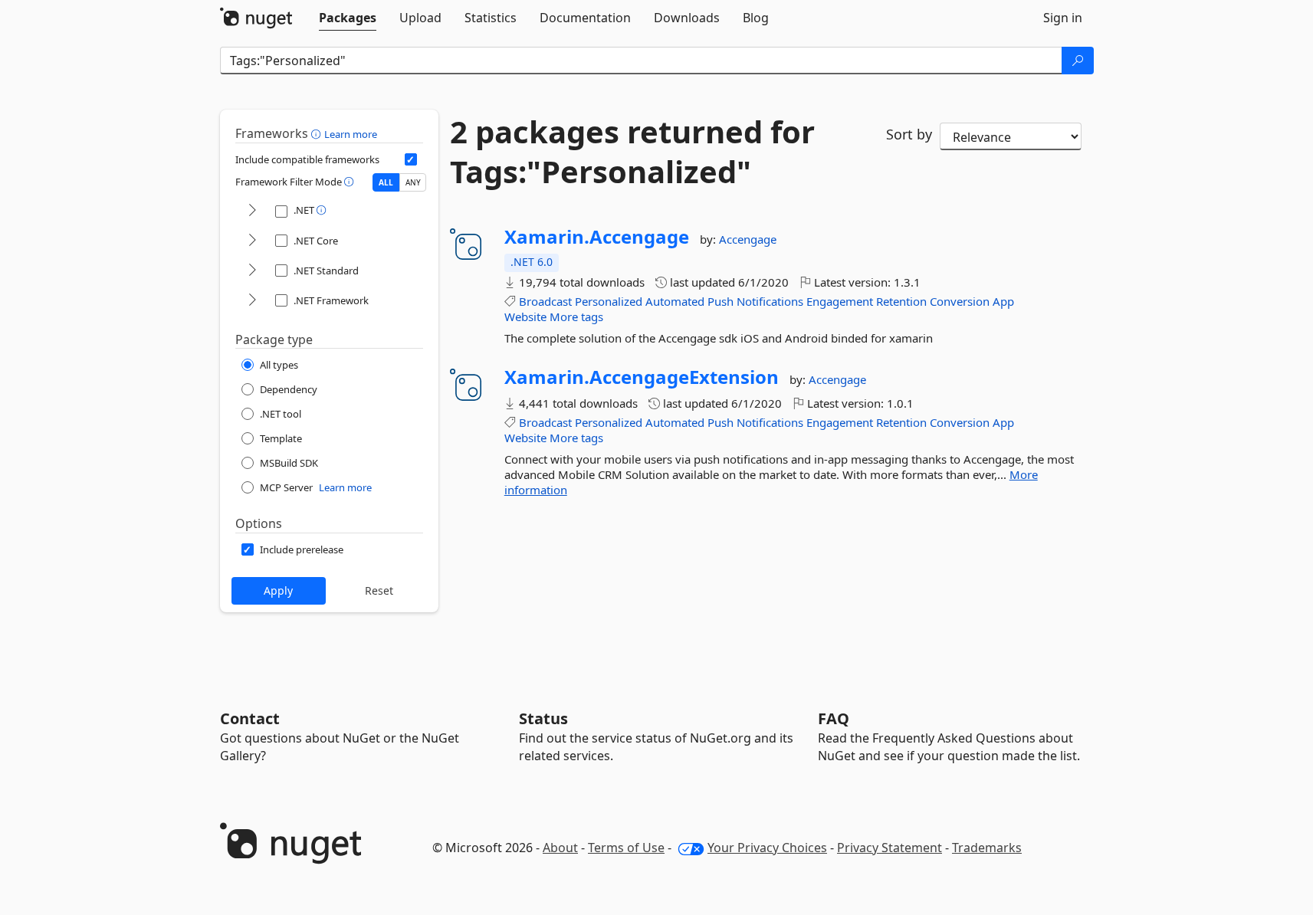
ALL (386, 182)
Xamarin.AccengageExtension (641, 377)
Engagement (839, 301)
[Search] (1078, 60)
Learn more (350, 134)
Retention (901, 301)
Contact (250, 718)
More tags (576, 316)
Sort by (909, 134)
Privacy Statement (889, 847)
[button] (317, 133)
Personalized (608, 301)
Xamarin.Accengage (596, 236)
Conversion (960, 301)
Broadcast (545, 301)
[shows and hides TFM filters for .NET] (252, 211)
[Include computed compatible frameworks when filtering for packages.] (411, 159)
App (1003, 301)
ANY (413, 182)
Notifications (770, 301)
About (560, 847)
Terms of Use (626, 847)
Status (543, 718)
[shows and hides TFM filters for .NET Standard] (252, 271)
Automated (674, 301)
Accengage (747, 239)
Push (720, 301)
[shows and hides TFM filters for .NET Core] (252, 241)
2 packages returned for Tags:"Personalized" (632, 152)
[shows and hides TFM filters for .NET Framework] (252, 301)
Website (525, 316)
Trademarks (987, 847)
